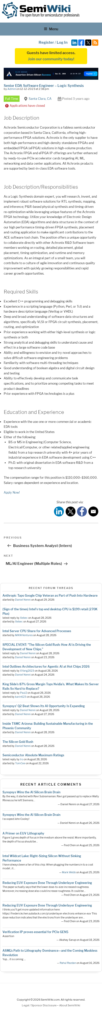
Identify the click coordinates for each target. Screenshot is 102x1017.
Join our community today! (51, 59)
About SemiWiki (69, 1005)
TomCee (20, 763)
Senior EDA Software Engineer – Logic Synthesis (44, 85)
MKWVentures (24, 635)
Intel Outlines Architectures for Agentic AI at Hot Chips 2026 (46, 666)
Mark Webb (69, 872)
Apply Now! (12, 492)
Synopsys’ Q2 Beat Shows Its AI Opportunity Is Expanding (43, 706)
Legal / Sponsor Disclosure (39, 1005)
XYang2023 (27, 670)
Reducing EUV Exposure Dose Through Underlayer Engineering (47, 883)
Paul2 (23, 692)
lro (21, 759)
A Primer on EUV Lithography (23, 833)
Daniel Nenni (23, 599)
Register (46, 42)
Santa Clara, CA (40, 99)
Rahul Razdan (68, 963)
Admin (11, 89)
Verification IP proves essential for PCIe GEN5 (35, 932)
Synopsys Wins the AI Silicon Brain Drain (31, 792)
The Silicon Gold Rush (17, 742)
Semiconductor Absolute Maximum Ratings (33, 755)
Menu (53, 29)
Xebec (24, 617)
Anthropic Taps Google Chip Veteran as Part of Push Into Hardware (50, 595)
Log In (62, 42)
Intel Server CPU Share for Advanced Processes (36, 631)
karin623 (20, 696)
